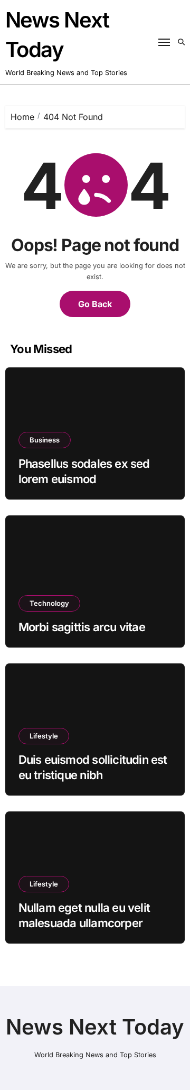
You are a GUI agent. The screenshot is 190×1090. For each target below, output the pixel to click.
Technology (49, 603)
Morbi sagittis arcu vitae (81, 627)
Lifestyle (44, 736)
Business (45, 440)
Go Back (95, 304)
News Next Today (95, 1027)
